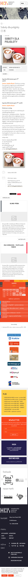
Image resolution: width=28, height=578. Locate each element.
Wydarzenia (11, 70)
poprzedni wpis (6, 197)
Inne (5, 70)
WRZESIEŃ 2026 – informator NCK (11, 409)
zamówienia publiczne (17, 557)
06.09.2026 (4, 317)
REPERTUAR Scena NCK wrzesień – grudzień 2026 (15, 399)
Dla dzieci (5, 73)
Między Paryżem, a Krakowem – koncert (11, 312)
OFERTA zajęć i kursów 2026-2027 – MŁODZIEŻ (14, 403)
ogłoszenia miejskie (16, 560)
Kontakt (11, 538)
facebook (13, 543)
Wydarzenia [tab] (7, 281)
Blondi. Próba (14, 203)
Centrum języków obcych (14, 67)
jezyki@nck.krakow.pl (11, 149)
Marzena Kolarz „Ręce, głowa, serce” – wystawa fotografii (13, 308)
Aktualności (4, 533)
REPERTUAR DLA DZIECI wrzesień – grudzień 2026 (15, 397)
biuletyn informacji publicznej (16, 553)
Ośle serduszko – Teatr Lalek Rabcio (13, 246)
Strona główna (3, 23)
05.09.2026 (4, 314)
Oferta (11, 535)
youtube (21, 546)
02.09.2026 (4, 306)
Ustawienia (18, 575)
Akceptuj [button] (4, 575)
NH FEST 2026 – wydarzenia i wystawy (12, 411)
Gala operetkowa (6, 301)
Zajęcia (3, 538)
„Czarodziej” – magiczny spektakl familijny (11, 316)
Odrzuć (11, 575)
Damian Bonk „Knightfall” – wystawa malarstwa (13, 305)
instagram (22, 543)
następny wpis (22, 239)
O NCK (2, 535)
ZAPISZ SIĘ (14, 434)
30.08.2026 (4, 303)
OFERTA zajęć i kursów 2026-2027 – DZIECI (13, 401)
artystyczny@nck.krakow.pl (15, 186)
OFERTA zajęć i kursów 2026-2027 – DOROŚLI (14, 405)
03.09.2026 (4, 310)
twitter (13, 546)
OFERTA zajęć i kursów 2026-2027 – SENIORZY (14, 407)
